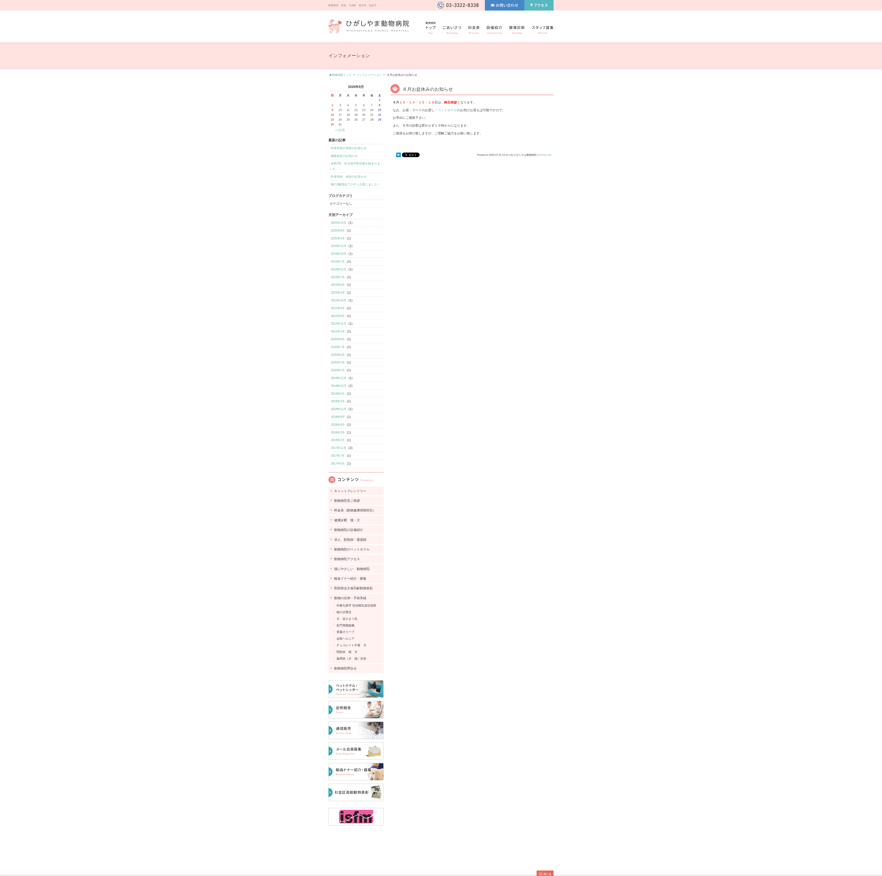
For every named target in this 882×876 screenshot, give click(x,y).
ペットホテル (447, 110)
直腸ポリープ (345, 632)
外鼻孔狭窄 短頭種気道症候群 (356, 605)
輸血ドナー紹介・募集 (350, 578)
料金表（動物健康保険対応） (355, 510)
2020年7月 (338, 347)
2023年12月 (338, 269)
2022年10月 (338, 300)
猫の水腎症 (343, 612)
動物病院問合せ (345, 668)
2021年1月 (338, 331)
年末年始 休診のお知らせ (349, 176)
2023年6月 (338, 284)
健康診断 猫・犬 (347, 520)
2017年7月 (338, 455)
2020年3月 (338, 362)
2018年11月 (338, 409)
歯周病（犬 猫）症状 (351, 658)
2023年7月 (338, 277)
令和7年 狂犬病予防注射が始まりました (355, 166)
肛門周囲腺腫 (345, 625)
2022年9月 (338, 308)
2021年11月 (338, 323)
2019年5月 (338, 393)
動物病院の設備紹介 (348, 530)
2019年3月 (338, 401)
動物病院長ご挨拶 (347, 500)
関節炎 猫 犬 (346, 652)
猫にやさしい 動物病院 (352, 569)
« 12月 (340, 130)
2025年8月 (338, 230)
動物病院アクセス (347, 559)
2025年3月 (338, 238)
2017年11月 (338, 448)
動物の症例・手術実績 (350, 598)
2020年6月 (338, 355)
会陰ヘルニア (345, 638)
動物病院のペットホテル (352, 549)
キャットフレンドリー (350, 491)
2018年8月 (338, 424)
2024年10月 (338, 253)
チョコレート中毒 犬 (351, 645)
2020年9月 (338, 339)
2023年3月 (338, 292)
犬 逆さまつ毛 (346, 619)
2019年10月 (338, 386)
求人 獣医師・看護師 (350, 539)
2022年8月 (338, 316)
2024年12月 (338, 246)
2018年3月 (338, 432)
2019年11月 (338, 378)
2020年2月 (338, 370)
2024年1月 (338, 261)
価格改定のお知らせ (344, 156)
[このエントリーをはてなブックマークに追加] (398, 155)
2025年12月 (338, 222)
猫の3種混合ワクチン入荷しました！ (355, 184)
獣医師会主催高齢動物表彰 (353, 588)
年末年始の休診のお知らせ (349, 148)
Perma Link (545, 154)
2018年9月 (338, 417)
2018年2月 (338, 440)
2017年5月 (338, 463)
